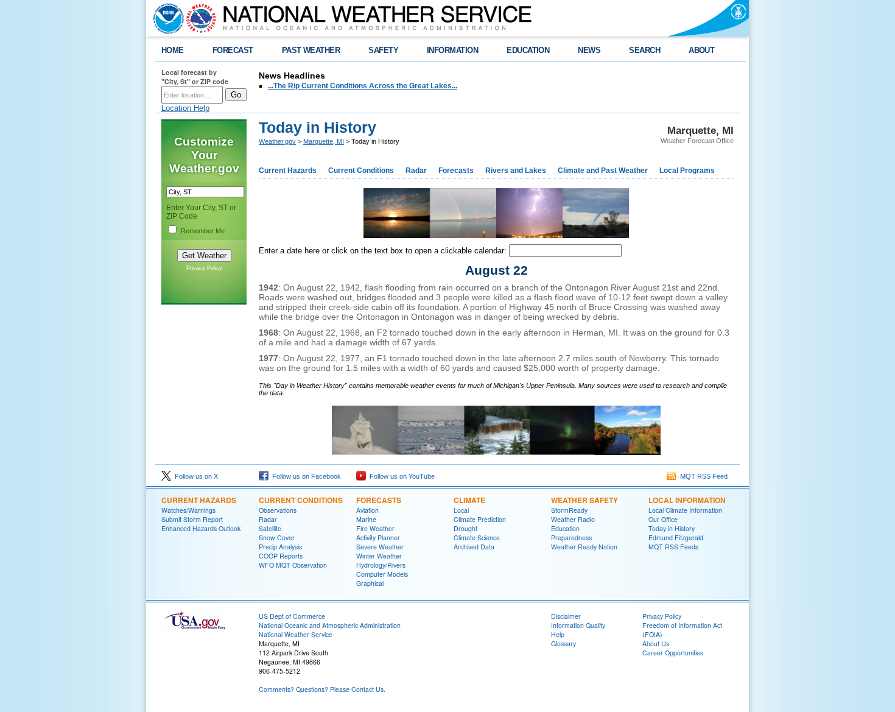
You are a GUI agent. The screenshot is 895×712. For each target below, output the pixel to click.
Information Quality (578, 625)
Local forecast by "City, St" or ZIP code (194, 77)
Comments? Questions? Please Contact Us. (322, 689)
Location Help (185, 108)
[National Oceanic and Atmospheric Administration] (165, 18)
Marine (366, 519)
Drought (465, 528)
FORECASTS (378, 500)
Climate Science (477, 537)
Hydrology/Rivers (380, 564)
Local (461, 510)
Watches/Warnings (188, 510)
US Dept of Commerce (292, 616)
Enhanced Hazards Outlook (200, 528)
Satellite (270, 528)
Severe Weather (380, 546)
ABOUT (701, 50)
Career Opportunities (672, 652)
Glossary (563, 643)
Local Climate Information (685, 510)
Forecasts (456, 170)
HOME (172, 50)
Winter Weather (379, 555)
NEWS (589, 50)
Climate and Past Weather (603, 170)
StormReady (569, 510)
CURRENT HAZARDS (198, 500)
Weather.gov (277, 141)
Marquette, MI (323, 141)
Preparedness (571, 537)
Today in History (671, 528)
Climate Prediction (480, 519)
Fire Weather (375, 528)
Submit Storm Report (192, 519)
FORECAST (232, 50)
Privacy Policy (204, 268)
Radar (416, 170)
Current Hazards (288, 170)
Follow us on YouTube (400, 476)
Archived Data (474, 546)
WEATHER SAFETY (584, 500)
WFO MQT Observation (293, 564)
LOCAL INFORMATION (687, 500)
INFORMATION (452, 50)
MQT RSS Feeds (673, 546)
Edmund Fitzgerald (675, 537)
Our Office (663, 519)
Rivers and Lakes (515, 170)
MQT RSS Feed (702, 476)
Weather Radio (573, 519)
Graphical (370, 583)
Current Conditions (361, 170)
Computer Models (382, 574)
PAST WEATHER (311, 50)
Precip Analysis (280, 546)
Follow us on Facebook (304, 476)
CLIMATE (469, 500)
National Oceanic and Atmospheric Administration (330, 625)
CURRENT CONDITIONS (301, 500)
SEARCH (644, 50)
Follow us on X (194, 476)
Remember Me (203, 230)
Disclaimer (566, 616)
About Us (655, 643)
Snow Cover (277, 537)
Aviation (367, 510)
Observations (278, 510)
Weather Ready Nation (584, 546)
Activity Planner (378, 537)
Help (557, 634)
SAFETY (383, 50)
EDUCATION (528, 50)
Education (565, 528)
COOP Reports (281, 555)
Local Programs (687, 170)
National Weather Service (295, 634)
